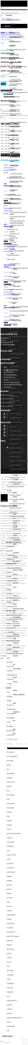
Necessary (5, 551)
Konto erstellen (22, 101)
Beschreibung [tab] (8, 94)
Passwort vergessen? (7, 92)
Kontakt (6, 379)
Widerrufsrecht (9, 372)
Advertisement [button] (5, 623)
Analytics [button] (3, 605)
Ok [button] (4, 489)
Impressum (7, 387)
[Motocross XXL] (6, 1043)
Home (2, 32)
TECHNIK (5, 34)
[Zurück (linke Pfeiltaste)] (1, 658)
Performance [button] (5, 588)
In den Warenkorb (6, 90)
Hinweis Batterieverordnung (13, 384)
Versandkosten (15, 81)
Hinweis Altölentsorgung (12, 382)
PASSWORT (4, 75)
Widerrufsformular (10, 374)
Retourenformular (9, 377)
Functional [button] (4, 570)
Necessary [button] (4, 548)
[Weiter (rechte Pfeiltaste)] (2, 658)
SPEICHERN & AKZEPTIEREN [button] (10, 653)
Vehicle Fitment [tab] (9, 96)
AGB (5, 367)
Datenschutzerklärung (11, 369)
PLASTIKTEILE (12, 34)
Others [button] (3, 640)
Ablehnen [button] (7, 489)
